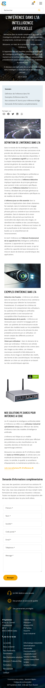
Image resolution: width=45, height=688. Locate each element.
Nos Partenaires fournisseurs (9, 651)
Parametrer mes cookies (15, 679)
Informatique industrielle (33, 643)
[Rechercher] (39, 10)
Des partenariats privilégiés (23, 608)
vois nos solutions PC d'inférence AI (18, 468)
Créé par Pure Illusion (30, 685)
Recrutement (8, 669)
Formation (7, 665)
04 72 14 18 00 (10, 637)
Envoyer (10, 578)
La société (7, 643)
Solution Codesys (30, 665)
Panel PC (27, 631)
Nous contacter (9, 647)
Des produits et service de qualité (25, 601)
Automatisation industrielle (29, 646)
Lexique (6, 672)
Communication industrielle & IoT (30, 652)
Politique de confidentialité (22, 682)
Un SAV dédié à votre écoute (23, 593)
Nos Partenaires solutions (12, 657)
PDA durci (27, 622)
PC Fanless (28, 628)
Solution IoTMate (30, 657)
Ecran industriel (29, 633)
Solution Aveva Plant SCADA (31, 660)
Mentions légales (30, 679)
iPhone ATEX (28, 625)
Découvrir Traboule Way (12, 661)
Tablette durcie (29, 620)
